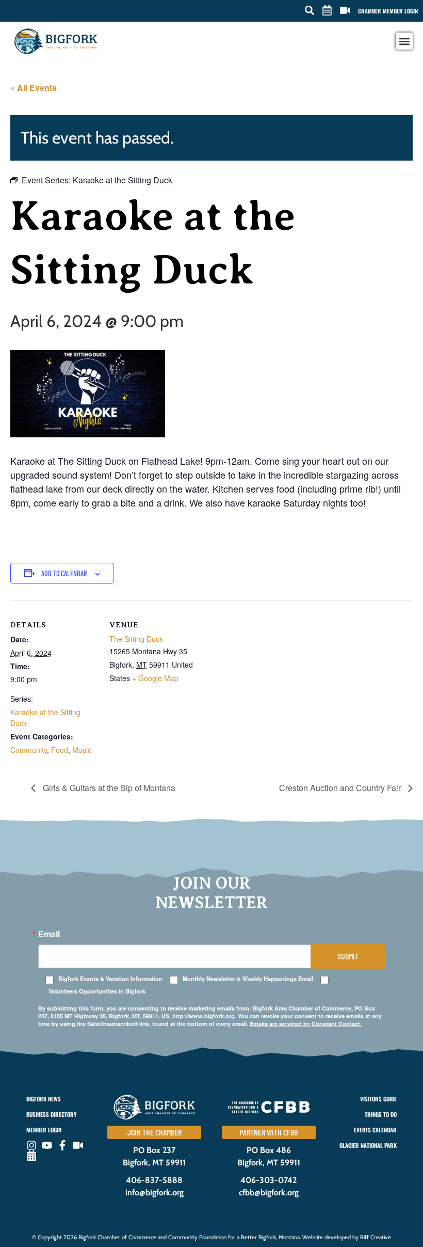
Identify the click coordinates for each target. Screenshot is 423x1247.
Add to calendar (64, 573)
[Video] (78, 1145)
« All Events (33, 87)
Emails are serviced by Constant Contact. (306, 1024)
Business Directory (51, 1114)
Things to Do (381, 1114)
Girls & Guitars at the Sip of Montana (108, 788)
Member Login (43, 1130)
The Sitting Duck (136, 639)
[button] (309, 10)
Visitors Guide (378, 1099)
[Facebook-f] (62, 1145)
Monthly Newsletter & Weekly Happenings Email (248, 979)
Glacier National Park (368, 1145)
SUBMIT (348, 956)
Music (81, 750)
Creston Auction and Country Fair (341, 788)
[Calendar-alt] (31, 1155)
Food (59, 750)
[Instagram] (31, 1145)
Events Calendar (375, 1130)
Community (28, 750)
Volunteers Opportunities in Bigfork (96, 991)
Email (49, 934)
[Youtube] (47, 1145)
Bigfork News (43, 1099)
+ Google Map (155, 678)
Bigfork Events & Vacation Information (110, 979)
